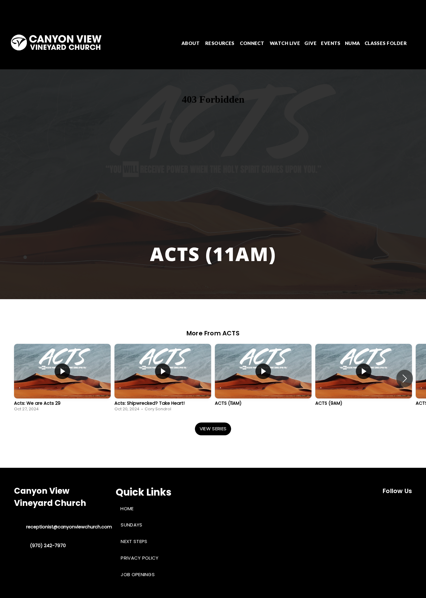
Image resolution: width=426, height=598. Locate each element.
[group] (62, 378)
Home (126, 508)
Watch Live (285, 43)
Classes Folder (386, 43)
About (191, 43)
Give (310, 43)
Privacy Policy (139, 558)
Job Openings (138, 574)
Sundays (131, 524)
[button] (404, 378)
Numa (352, 43)
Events (331, 43)
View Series (213, 428)
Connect (252, 43)
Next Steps (134, 541)
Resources (220, 43)
